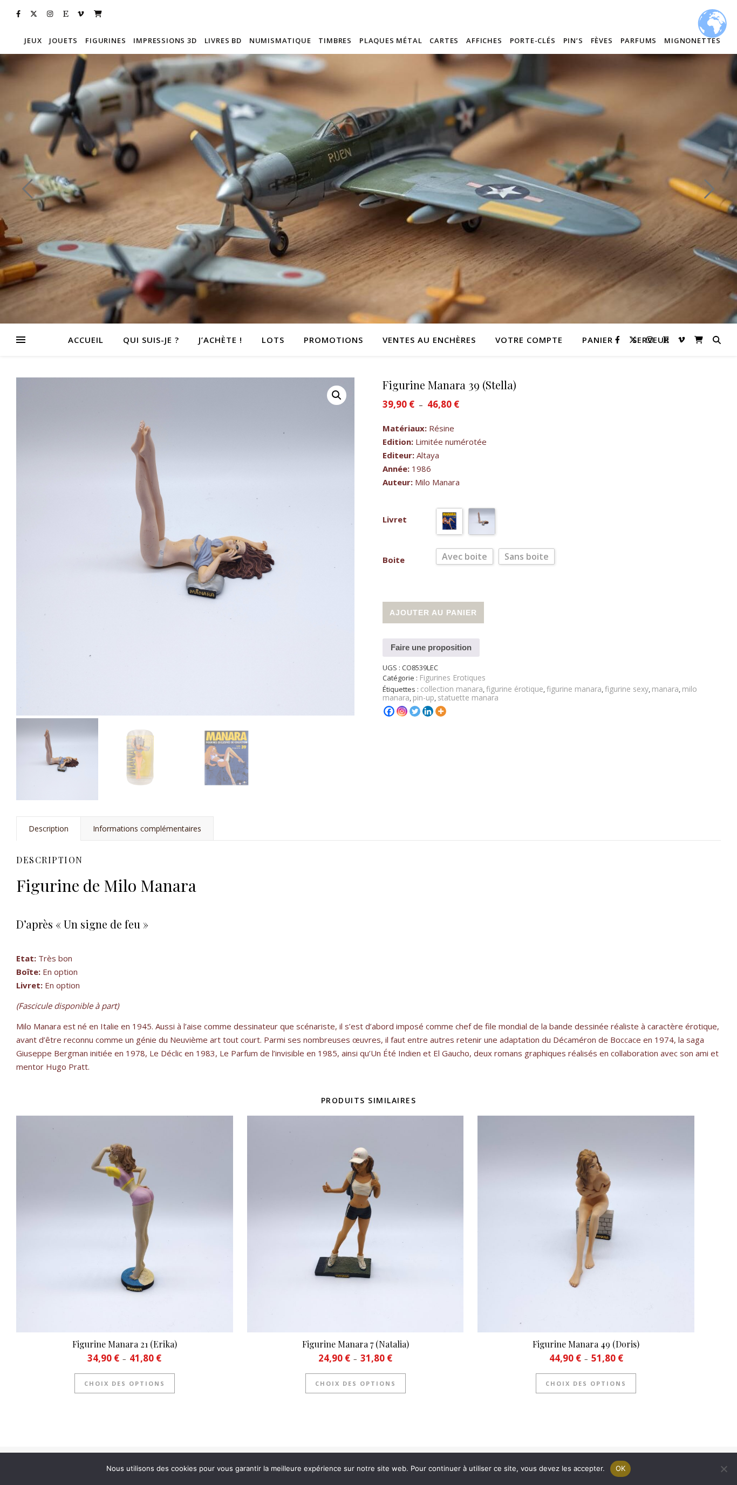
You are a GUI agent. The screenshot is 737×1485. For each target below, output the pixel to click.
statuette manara (468, 697)
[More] (440, 711)
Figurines (105, 40)
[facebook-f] (19, 13)
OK (621, 1468)
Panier (597, 339)
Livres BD (223, 40)
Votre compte (529, 339)
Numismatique (280, 40)
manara (665, 689)
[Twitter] (415, 711)
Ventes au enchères (429, 339)
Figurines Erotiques (452, 677)
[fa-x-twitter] (34, 13)
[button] (336, 395)
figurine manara (574, 689)
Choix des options (124, 1383)
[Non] (723, 1468)
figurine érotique (514, 689)
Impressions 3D (164, 40)
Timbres (335, 40)
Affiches (484, 40)
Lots (273, 339)
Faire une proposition (431, 647)
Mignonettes (692, 40)
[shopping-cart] (98, 13)
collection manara (451, 689)
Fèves (602, 40)
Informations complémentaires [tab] (147, 828)
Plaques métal (390, 40)
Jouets (63, 40)
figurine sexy (627, 689)
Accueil (86, 339)
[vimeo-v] (81, 13)
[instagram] (50, 13)
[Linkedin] (427, 711)
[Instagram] (402, 711)
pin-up (423, 697)
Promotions (333, 339)
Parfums (638, 40)
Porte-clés (533, 40)
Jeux (33, 40)
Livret (395, 519)
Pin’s (573, 40)
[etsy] (66, 13)
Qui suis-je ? (151, 339)
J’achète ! (220, 339)
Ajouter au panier (433, 612)
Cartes (444, 40)
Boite (394, 559)
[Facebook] (389, 711)
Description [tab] (49, 828)
